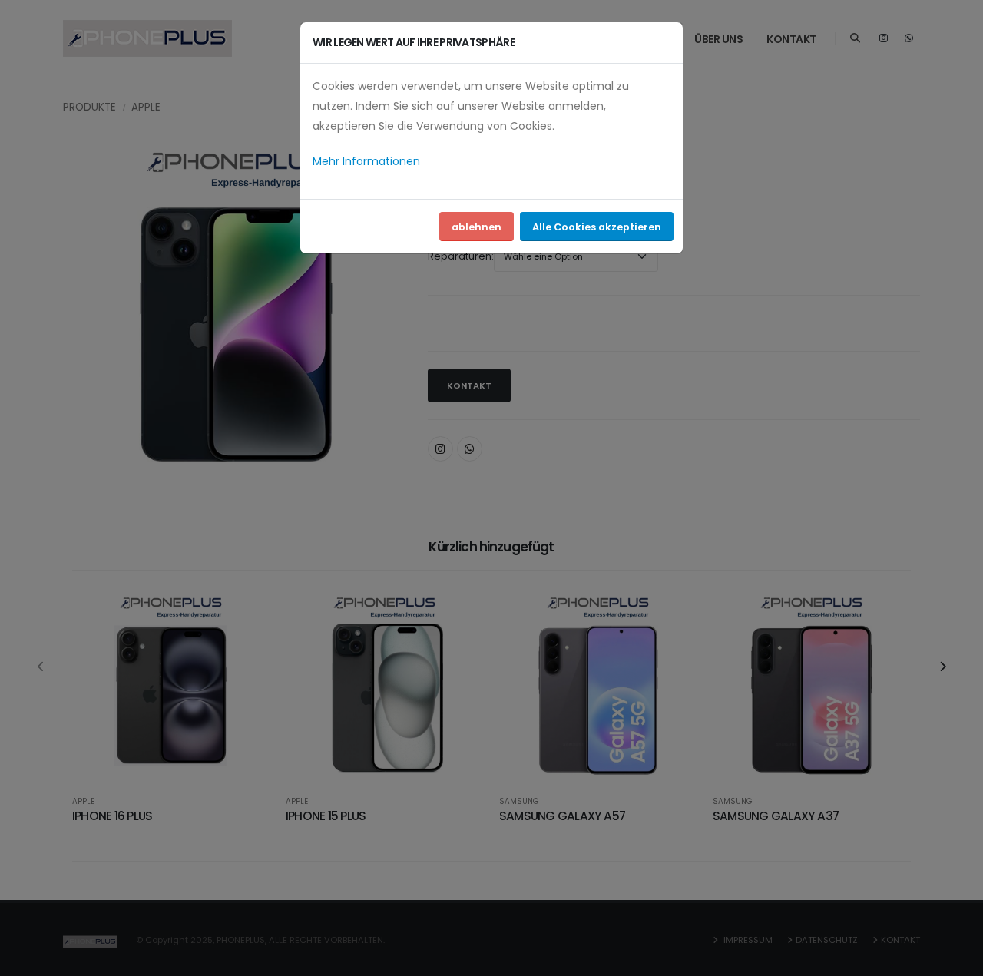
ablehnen (476, 226)
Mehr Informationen (366, 161)
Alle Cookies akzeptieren (596, 226)
